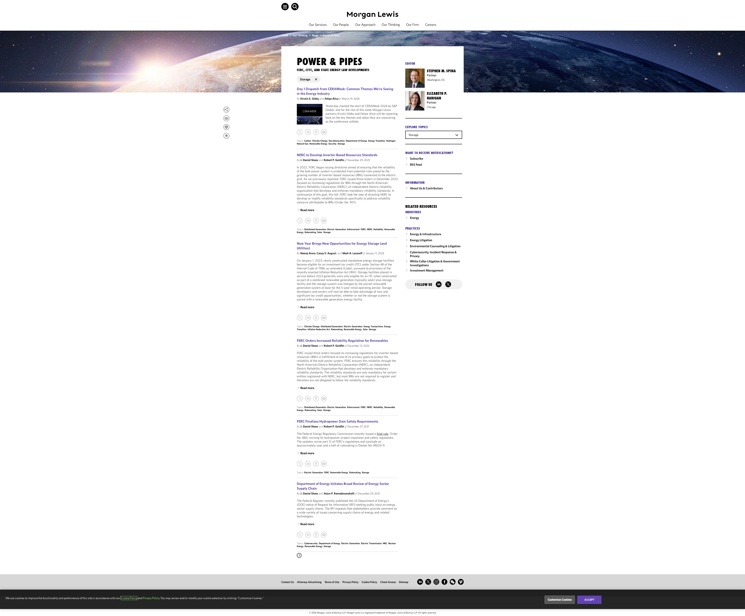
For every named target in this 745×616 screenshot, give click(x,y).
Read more (307, 210)
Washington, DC (436, 80)
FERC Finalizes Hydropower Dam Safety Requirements (337, 421)
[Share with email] (226, 118)
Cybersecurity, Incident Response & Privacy (433, 254)
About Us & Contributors (426, 188)
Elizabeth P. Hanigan (437, 95)
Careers (430, 24)
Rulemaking (310, 232)
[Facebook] (316, 132)
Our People (341, 24)
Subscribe (416, 158)
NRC (385, 543)
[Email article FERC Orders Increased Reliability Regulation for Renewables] (324, 398)
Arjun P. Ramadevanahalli (339, 493)
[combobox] (434, 134)
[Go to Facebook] (444, 582)
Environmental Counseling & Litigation (435, 246)
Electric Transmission (371, 543)
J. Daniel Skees (309, 160)
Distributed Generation (315, 229)
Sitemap (403, 582)
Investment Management (427, 270)
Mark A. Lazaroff (352, 253)
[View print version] (226, 127)
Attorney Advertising (309, 582)
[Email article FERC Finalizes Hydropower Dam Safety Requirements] (324, 464)
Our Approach (365, 24)
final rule (382, 434)
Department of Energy (356, 140)
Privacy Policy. (151, 598)
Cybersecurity (311, 543)
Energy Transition (376, 140)
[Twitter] (300, 132)
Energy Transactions (373, 326)
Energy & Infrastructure (425, 234)
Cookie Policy (369, 582)
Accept (589, 599)
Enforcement (353, 229)
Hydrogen (390, 140)
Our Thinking (391, 24)
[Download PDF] (226, 136)
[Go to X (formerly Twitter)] (428, 582)
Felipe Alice (332, 98)
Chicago (431, 107)
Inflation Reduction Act (319, 329)
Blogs (315, 35)
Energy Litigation (421, 240)
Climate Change (319, 140)
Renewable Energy (318, 143)
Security (332, 143)
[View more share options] (226, 109)
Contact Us (287, 582)
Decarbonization (337, 140)
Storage (341, 143)
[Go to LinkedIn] (420, 582)
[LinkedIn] (308, 132)
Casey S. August (326, 253)
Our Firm (412, 24)
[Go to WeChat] (453, 582)
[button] (285, 6)
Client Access (388, 582)
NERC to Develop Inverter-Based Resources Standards (337, 155)
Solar (319, 232)
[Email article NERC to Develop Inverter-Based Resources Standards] (324, 221)
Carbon (307, 140)
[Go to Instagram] (436, 582)
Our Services (318, 24)
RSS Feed (416, 164)
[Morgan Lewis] (372, 15)
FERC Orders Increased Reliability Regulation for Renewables (342, 340)
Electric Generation (336, 229)
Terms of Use (332, 582)
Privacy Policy (350, 582)
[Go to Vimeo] (461, 582)
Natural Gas (302, 143)
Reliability (378, 229)
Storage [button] (305, 79)
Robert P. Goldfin (334, 160)
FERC (363, 229)
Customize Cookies (560, 599)
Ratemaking (337, 329)
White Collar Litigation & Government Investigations (435, 263)
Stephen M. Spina (441, 71)
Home (284, 35)
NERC (369, 229)
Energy (414, 218)
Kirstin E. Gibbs (309, 98)
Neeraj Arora (307, 253)
